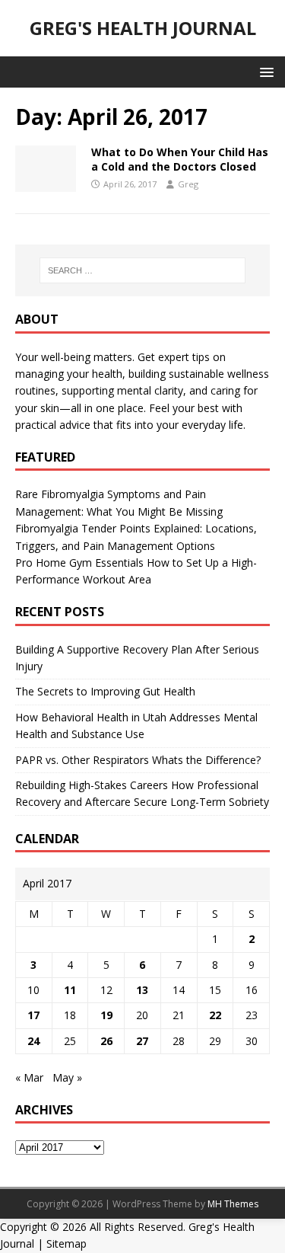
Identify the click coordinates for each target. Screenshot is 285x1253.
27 (142, 1041)
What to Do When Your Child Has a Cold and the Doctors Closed (179, 159)
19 (106, 1015)
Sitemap (66, 1243)
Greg (188, 184)
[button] (264, 71)
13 (142, 990)
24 (33, 1041)
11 (70, 990)
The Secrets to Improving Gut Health (105, 691)
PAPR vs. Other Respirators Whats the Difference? (138, 760)
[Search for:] (143, 270)
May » (67, 1077)
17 (33, 1015)
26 (106, 1041)
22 (215, 1015)
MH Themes (232, 1203)
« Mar (29, 1077)
